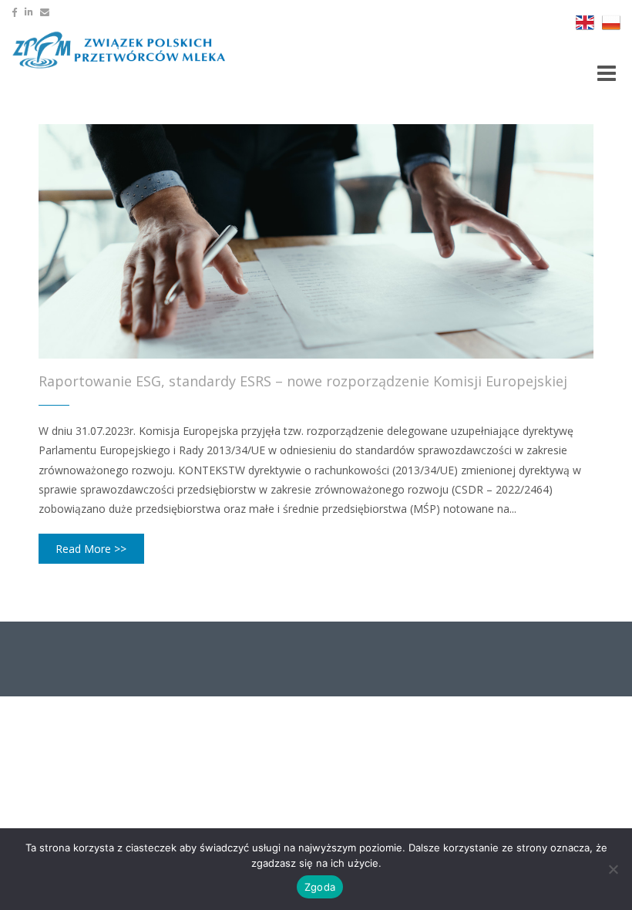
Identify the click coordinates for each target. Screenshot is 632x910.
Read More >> (90, 548)
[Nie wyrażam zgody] (612, 869)
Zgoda (319, 887)
